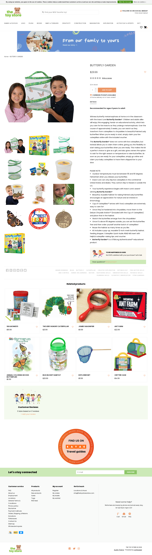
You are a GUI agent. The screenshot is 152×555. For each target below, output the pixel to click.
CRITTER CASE (120, 375)
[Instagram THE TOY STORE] (79, 548)
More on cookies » (140, 2)
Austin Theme (119, 550)
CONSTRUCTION (80, 23)
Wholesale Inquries (15, 526)
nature (92, 273)
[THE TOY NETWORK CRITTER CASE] (130, 354)
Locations (11, 498)
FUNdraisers (12, 519)
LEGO (23, 23)
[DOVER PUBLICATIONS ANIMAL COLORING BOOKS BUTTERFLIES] (22, 354)
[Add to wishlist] (145, 72)
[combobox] (70, 12)
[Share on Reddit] (18, 270)
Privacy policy (13, 506)
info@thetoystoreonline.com (84, 493)
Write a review (107, 78)
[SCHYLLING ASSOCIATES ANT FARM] (130, 306)
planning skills (103, 275)
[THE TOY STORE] (20, 12)
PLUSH (31, 23)
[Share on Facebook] (7, 270)
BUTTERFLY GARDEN (16, 57)
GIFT (138, 23)
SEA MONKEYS (12, 326)
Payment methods (15, 511)
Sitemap (11, 524)
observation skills (120, 273)
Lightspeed (138, 550)
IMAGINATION (95, 23)
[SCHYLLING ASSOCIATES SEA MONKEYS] (22, 306)
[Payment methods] (11, 533)
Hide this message (125, 2)
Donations (12, 516)
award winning (61, 270)
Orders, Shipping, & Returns (18, 513)
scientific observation (121, 275)
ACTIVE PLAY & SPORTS (125, 23)
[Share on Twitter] (25, 270)
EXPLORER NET (84, 375)
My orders (56, 493)
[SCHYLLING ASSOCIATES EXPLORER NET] (94, 354)
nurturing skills (104, 273)
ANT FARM (118, 326)
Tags (33, 498)
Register (55, 490)
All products (35, 490)
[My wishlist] (141, 27)
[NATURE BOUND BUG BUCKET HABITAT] (58, 354)
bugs (72, 270)
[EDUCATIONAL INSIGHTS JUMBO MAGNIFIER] (94, 306)
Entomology (122, 270)
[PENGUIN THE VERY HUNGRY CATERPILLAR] (58, 306)
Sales (33, 496)
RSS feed (34, 501)
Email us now (111, 262)
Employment (12, 496)
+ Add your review (28, 414)
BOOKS (39, 23)
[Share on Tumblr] (21, 270)
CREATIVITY (66, 23)
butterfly (80, 270)
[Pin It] (14, 270)
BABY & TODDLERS (52, 23)
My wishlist (56, 498)
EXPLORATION (108, 23)
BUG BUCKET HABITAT (52, 375)
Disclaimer (12, 508)
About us (11, 493)
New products (36, 493)
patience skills (136, 273)
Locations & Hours (80, 490)
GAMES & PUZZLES (11, 23)
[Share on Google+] (11, 270)
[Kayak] (76, 446)
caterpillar (91, 270)
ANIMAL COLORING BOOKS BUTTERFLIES (18, 376)
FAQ (9, 490)
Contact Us (12, 521)
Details (93, 102)
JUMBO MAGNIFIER (86, 326)
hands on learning (79, 273)
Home (6, 57)
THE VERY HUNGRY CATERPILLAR (56, 326)
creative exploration (106, 270)
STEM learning (138, 275)
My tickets (56, 496)
